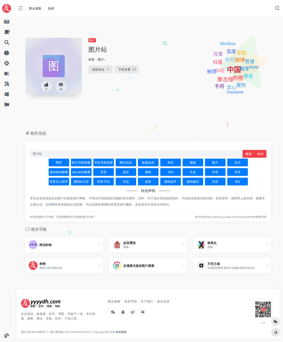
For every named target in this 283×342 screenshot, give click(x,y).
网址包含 (126, 162)
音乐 (237, 162)
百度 (103, 172)
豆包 (126, 181)
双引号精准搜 (81, 162)
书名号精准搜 (103, 162)
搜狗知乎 (170, 181)
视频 (193, 162)
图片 (92, 40)
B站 (237, 181)
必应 (126, 172)
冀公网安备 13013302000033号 (70, 332)
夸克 (237, 172)
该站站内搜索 (59, 172)
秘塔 (148, 181)
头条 (193, 172)
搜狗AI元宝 (81, 181)
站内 (260, 154)
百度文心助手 (59, 181)
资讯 (170, 162)
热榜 (51, 8)
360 (171, 172)
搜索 (248, 154)
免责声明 (130, 301)
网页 (59, 162)
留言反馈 (163, 301)
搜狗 (148, 172)
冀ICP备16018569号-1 (34, 332)
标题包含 (148, 162)
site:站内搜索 (81, 172)
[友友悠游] (41, 305)
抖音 (215, 172)
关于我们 (147, 301)
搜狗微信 (193, 181)
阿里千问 (103, 181)
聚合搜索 (35, 8)
